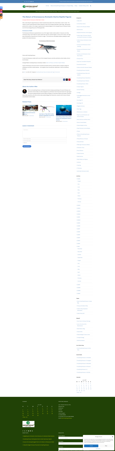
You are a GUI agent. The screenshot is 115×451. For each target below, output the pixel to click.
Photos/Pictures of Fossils (82, 138)
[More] (1, 17)
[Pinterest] (1, 10)
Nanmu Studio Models (81, 122)
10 (86, 385)
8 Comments (48, 121)
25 (88, 388)
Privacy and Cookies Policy (82, 305)
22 (81, 388)
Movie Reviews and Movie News (83, 119)
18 (88, 387)
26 (90, 388)
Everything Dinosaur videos (82, 83)
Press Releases (80, 150)
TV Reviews (79, 168)
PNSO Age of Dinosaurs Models (83, 144)
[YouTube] (28, 430)
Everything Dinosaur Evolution (83, 70)
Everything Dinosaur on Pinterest (84, 366)
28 (79, 390)
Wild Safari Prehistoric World (83, 171)
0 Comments (57, 72)
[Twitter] (24, 430)
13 (76, 387)
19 (90, 387)
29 (81, 390)
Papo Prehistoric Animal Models (83, 128)
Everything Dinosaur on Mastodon (84, 363)
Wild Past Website (81, 340)
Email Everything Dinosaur (66, 418)
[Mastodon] (30, 430)
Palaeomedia (79, 331)
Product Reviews (80, 153)
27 (76, 390)
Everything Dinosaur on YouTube (83, 372)
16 (83, 387)
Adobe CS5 (79, 20)
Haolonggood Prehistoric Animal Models (83, 96)
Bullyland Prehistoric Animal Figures (84, 32)
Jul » (81, 392)
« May (77, 392)
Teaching (79, 165)
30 (84, 390)
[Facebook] (1, 8)
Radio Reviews (80, 156)
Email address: (61, 435)
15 (81, 387)
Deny (106, 445)
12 (90, 385)
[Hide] (0, 19)
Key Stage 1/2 (80, 100)
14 (79, 387)
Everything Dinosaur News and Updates (43, 72)
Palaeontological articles (82, 125)
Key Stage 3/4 (80, 103)
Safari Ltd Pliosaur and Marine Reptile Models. (55, 62)
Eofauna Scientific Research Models (84, 67)
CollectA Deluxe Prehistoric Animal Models (84, 41)
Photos (78, 131)
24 (86, 388)
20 (77, 388)
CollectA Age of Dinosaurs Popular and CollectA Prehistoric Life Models (84, 36)
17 (86, 387)
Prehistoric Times (80, 147)
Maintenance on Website (82, 111)
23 (84, 388)
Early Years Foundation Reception (84, 61)
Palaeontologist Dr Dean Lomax (83, 334)
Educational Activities (81, 64)
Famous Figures (80, 86)
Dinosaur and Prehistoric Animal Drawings (83, 45)
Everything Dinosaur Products (83, 80)
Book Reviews (80, 29)
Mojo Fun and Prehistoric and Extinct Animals (83, 115)
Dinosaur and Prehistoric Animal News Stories (83, 54)
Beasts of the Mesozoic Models (83, 26)
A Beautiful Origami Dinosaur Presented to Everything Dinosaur (36, 444)
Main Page (52, 72)
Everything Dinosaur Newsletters (84, 77)
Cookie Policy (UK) (80, 313)
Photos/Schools (80, 141)
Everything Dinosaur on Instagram (84, 360)
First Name (60, 441)
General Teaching (80, 89)
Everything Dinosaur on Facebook (84, 357)
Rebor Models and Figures (82, 159)
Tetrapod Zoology (80, 337)
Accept (91, 445)
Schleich (79, 162)
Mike (24, 72)
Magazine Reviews (81, 106)
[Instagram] (1, 12)
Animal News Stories (81, 23)
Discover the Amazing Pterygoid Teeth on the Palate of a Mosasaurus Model (38, 441)
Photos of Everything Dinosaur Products (83, 135)
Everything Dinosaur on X (82, 369)
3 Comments (65, 115)
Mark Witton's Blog (81, 328)
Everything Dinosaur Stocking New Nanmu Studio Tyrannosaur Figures (37, 439)
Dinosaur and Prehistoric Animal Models (83, 50)
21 (79, 388)
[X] (1, 15)
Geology (78, 92)
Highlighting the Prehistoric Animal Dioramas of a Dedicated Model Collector (38, 436)
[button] (112, 436)
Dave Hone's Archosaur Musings (83, 321)
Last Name (60, 446)
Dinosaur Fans (80, 58)
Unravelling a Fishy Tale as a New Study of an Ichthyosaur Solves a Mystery (47, 118)
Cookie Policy (98, 448)
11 (88, 385)
